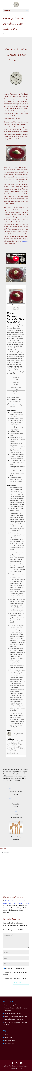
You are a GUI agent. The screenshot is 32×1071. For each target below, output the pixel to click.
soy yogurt (25, 241)
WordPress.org (9, 1043)
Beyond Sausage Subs (11, 1005)
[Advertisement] (16, 872)
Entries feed (8, 1037)
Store (5, 780)
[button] (13, 308)
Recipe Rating (7, 930)
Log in (6, 1034)
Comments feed (9, 1040)
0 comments (6, 34)
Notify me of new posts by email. (15, 978)
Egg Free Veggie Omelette (12, 1013)
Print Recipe (17, 305)
